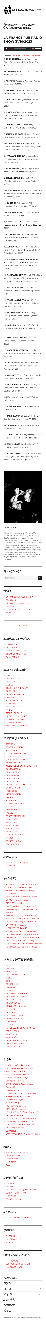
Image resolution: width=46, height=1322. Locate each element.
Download (35, 56)
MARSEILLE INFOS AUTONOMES (20, 1028)
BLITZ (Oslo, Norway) (15, 1081)
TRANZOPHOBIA (13, 841)
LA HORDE (10, 1009)
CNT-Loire (10, 1187)
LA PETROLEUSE (13, 1239)
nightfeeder (25, 547)
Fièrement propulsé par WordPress (28, 1318)
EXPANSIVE (11, 987)
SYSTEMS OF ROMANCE (16, 716)
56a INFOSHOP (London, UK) (18, 1071)
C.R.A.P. (9, 675)
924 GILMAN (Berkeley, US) (18, 1075)
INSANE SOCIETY (13, 794)
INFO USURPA (12, 648)
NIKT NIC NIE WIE (14, 810)
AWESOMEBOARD (14, 644)
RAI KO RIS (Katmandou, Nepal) (20, 941)
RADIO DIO (11, 1162)
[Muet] (33, 49)
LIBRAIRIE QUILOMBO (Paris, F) (19, 1121)
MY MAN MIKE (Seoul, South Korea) (21, 931)
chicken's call (9, 542)
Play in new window (20, 56)
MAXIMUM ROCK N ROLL (17, 863)
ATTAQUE (10, 968)
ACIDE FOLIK (11, 750)
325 (7, 965)
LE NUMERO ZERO (14, 1015)
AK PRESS (10, 1236)
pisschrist (13, 549)
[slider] (38, 49)
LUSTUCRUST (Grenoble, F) (18, 1264)
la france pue (23, 10)
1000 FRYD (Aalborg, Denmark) (19, 1068)
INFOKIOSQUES (13, 1003)
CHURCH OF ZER (13, 679)
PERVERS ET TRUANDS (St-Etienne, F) (23, 937)
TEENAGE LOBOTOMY (15, 719)
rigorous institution (27, 552)
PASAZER (10, 813)
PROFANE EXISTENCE (16, 816)
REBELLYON (11, 1034)
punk (34, 549)
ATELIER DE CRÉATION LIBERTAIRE (22, 766)
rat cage (14, 552)
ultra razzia (29, 554)
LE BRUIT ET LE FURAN (16, 651)
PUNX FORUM (12, 657)
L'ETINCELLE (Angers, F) (16, 1109)
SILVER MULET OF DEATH (17, 1218)
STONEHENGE (12, 832)
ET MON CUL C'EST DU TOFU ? (19, 785)
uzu (5, 556)
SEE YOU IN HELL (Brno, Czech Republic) (24, 944)
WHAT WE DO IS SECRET (17, 726)
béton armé (20, 538)
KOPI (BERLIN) (12, 1103)
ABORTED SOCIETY (14, 747)
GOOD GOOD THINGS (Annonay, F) (21, 906)
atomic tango (9, 535)
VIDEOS (8, 1294)
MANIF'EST (11, 1025)
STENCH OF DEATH (14, 713)
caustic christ (25, 540)
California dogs (11, 540)
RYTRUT (9, 1242)
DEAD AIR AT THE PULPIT (17, 688)
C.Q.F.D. (9, 978)
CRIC (8, 981)
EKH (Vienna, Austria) (15, 1090)
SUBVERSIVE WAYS (14, 835)
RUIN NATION (12, 825)
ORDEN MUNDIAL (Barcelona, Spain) (22, 934)
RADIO (35, 533)
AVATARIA (10, 1183)
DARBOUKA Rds (13, 775)
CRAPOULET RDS (13, 772)
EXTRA (7, 1311)
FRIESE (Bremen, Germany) (18, 1096)
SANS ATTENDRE (13, 1047)
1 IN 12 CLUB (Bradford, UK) (17, 1065)
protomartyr (24, 549)
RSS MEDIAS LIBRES (15, 1044)
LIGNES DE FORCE (14, 1018)
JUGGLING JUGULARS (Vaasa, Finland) (23, 919)
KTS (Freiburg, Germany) (16, 1106)
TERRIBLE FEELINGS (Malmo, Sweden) (23, 947)
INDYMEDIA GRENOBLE (16, 993)
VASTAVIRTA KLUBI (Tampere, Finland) (23, 1134)
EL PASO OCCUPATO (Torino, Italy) (21, 1093)
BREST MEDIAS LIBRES (16, 975)
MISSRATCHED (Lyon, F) (16, 928)
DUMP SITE (11, 697)
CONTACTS (10, 1305)
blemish (29, 538)
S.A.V (8, 1165)
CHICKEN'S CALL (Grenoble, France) (22, 897)
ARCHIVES (9, 1300)
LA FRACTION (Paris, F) (16, 925)
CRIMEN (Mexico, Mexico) (17, 900)
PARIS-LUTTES (12, 1031)
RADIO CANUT (12, 1159)
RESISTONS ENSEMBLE (16, 1040)
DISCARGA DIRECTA (15, 694)
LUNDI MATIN (12, 1022)
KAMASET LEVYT (13, 797)
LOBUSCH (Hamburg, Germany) (20, 1125)
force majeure (10, 545)
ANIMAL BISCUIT (13, 763)
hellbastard (31, 545)
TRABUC (10, 838)
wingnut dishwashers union (18, 556)
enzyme (30, 542)
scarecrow (17, 554)
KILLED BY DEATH (14, 700)
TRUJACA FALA (12, 844)
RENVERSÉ (11, 1037)
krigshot (7, 547)
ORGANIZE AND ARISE (16, 654)
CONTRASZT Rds (13, 769)
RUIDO (9, 710)
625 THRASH (11, 744)
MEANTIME (11, 704)
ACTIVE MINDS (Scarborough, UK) (21, 884)
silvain (9, 533)
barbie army (9, 538)
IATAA (8, 990)
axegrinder (33, 535)
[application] (23, 49)
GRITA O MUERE (13, 788)
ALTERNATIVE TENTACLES (17, 760)
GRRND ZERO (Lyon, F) (16, 1100)
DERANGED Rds (13, 778)
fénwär (37, 542)
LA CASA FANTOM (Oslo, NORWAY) (21, 922)
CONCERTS (10, 1278)
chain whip (36, 540)
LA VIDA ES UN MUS (15, 803)
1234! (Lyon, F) (12, 1261)
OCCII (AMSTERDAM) (15, 1128)
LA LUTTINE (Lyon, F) (15, 1115)
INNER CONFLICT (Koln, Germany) (21, 916)
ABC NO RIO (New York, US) (18, 1078)
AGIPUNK (10, 756)
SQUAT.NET (11, 1131)
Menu (39, 10)
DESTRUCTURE (13, 782)
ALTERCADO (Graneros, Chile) (19, 887)
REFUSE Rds (11, 822)
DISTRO (8, 1289)
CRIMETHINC (12, 984)
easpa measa (21, 542)
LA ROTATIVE (11, 1012)
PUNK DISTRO (12, 819)
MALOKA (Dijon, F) (14, 1267)
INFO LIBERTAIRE (14, 1000)
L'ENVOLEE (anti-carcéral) (17, 1006)
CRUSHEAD (11, 682)
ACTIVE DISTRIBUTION (16, 753)
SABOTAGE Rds (13, 829)
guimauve (21, 545)
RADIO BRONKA (13, 1156)
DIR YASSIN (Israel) (14, 903)
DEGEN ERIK (11, 691)
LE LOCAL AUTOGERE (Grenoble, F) (21, 1118)
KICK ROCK (11, 800)
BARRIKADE (11, 972)
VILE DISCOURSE (13, 722)
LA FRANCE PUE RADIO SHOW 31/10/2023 (23, 39)
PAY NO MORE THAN (15, 707)
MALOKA (10, 807)
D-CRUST (10, 685)
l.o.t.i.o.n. (16, 547)
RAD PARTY (11, 866)
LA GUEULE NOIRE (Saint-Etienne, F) (22, 1112)
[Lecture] (6, 49)
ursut (38, 554)
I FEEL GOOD (12, 791)
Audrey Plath (21, 535)
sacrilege (8, 554)
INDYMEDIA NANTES (15, 997)
